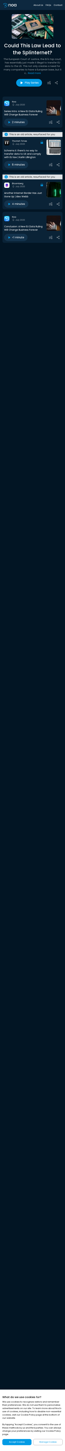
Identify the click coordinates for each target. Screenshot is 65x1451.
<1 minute (18, 237)
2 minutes (18, 122)
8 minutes (18, 165)
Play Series (32, 83)
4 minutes (18, 204)
